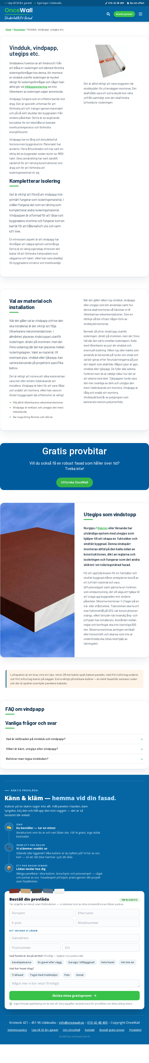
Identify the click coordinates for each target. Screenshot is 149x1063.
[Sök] (108, 14)
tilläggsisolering (36, 86)
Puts (67, 975)
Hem (8, 29)
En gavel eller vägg (50, 962)
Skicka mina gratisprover (72, 995)
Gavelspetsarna (21, 962)
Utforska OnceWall (74, 482)
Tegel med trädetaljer (44, 975)
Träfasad (17, 975)
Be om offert (137, 3)
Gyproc (102, 528)
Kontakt (90, 1030)
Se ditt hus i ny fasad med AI (74, 1036)
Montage (19, 29)
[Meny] (140, 14)
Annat (80, 975)
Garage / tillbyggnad (81, 962)
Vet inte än (127, 962)
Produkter (135, 1030)
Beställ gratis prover (112, 1030)
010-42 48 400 (116, 3)
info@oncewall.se (71, 1022)
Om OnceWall (71, 1030)
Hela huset (107, 962)
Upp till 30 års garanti (45, 1030)
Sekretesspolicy (17, 1030)
